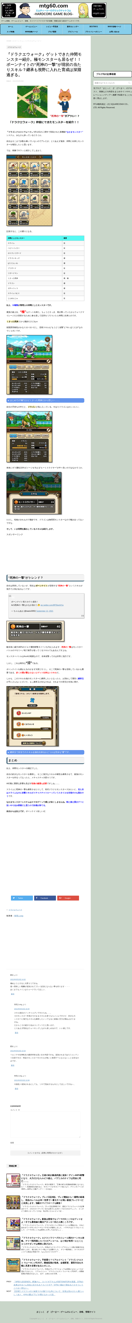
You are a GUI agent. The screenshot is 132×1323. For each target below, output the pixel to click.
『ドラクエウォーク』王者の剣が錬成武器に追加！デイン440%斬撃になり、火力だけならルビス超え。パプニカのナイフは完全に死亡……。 (52, 1178)
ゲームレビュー (31, 27)
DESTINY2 (93, 27)
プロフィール (73, 32)
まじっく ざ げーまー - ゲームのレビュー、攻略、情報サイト (66, 1312)
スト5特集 (10, 32)
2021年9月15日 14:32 (18, 979)
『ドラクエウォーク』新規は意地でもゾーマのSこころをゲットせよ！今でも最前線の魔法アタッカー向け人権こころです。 (51, 1220)
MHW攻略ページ (31, 32)
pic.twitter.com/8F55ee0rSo (52, 605)
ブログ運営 (52, 32)
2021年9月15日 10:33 (18, 1051)
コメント (15, 1110)
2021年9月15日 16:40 (22, 1009)
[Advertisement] (45, 554)
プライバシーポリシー (93, 32)
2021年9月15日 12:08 (22, 1080)
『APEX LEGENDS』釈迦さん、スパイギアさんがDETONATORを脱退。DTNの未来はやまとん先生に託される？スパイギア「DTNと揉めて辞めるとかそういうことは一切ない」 (48, 1285)
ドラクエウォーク (15, 910)
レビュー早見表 (52, 27)
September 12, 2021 (44, 611)
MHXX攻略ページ (114, 27)
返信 (12, 994)
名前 (12, 1143)
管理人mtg (18, 916)
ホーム (10, 27)
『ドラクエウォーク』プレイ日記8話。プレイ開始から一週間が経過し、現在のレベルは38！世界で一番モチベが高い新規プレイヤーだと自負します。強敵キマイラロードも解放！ (52, 1200)
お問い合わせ (114, 32)
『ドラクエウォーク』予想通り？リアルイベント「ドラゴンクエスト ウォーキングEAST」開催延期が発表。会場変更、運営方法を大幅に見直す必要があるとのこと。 (52, 1263)
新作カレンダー (73, 27)
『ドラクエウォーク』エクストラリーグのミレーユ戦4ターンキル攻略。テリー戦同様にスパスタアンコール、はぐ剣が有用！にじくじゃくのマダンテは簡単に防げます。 (52, 1241)
